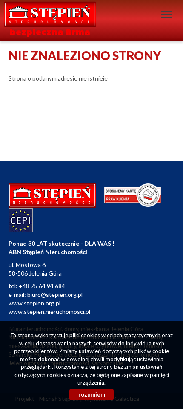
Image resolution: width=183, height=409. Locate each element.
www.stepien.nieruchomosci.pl (49, 311)
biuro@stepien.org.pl (55, 294)
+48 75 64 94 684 (42, 286)
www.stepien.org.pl (34, 303)
